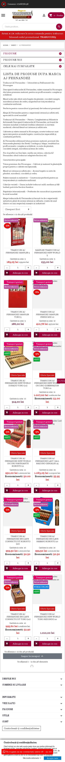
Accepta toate (52, 758)
